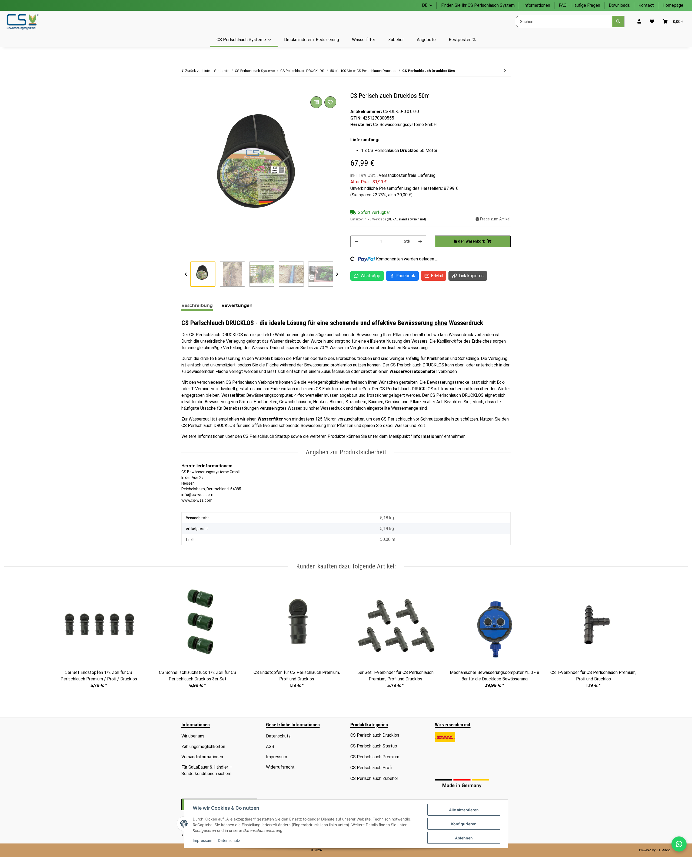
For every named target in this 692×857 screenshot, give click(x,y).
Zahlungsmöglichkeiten (203, 746)
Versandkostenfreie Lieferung (407, 175)
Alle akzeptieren (464, 810)
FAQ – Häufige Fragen (579, 5)
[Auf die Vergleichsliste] (316, 102)
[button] (639, 21)
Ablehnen (464, 838)
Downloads (619, 5)
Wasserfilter (270, 419)
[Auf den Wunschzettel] (330, 102)
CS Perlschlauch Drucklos (374, 735)
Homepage (673, 5)
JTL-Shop (663, 850)
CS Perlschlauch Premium (374, 756)
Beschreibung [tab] (197, 305)
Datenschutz (229, 840)
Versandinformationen (202, 756)
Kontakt (646, 5)
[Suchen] (618, 21)
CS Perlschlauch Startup (373, 746)
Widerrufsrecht (280, 767)
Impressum (202, 840)
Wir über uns (192, 736)
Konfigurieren (464, 824)
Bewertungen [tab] (236, 305)
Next (337, 274)
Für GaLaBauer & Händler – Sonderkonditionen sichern (206, 770)
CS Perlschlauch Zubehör (374, 778)
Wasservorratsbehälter (413, 371)
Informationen (536, 5)
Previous (185, 274)
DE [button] (424, 5)
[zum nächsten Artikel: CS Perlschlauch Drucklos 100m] (505, 71)
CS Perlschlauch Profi (371, 767)
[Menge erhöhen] (420, 241)
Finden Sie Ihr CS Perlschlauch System (478, 5)
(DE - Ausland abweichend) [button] (406, 219)
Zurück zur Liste (197, 71)
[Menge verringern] (356, 241)
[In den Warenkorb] (185, 89)
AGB (270, 746)
